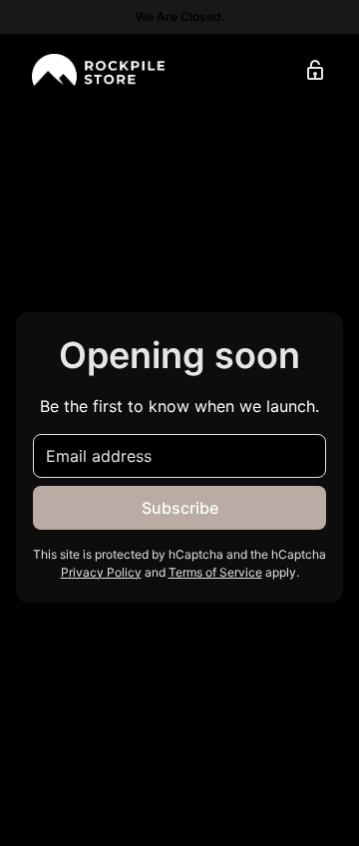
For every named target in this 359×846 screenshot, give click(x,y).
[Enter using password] (315, 70)
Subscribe (180, 508)
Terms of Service (215, 572)
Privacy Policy (101, 572)
